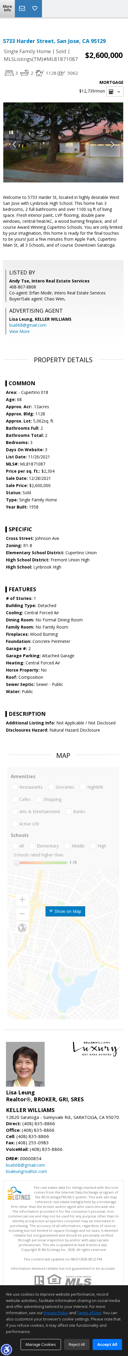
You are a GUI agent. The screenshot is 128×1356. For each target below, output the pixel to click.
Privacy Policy (56, 1312)
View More (19, 331)
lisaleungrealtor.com (26, 1171)
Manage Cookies (41, 1344)
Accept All (107, 1344)
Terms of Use (89, 1312)
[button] (6, 1349)
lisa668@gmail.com (27, 325)
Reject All (77, 1344)
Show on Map (67, 911)
